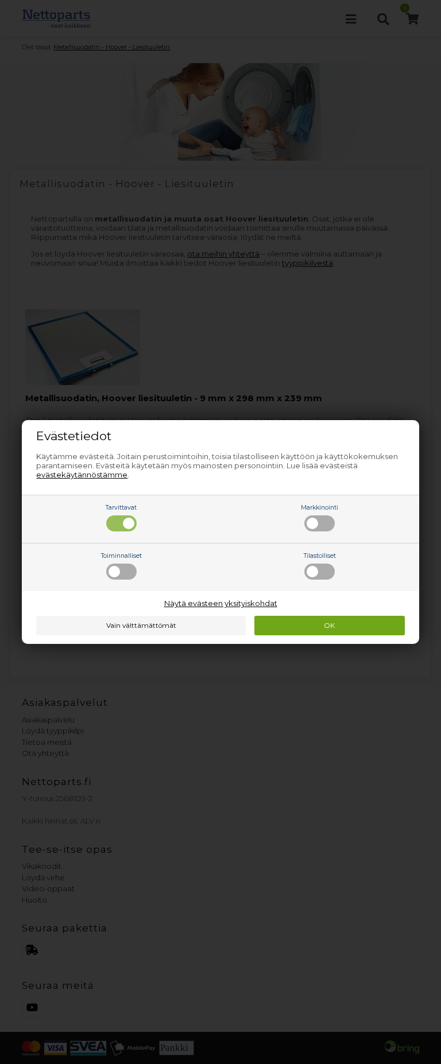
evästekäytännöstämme (81, 474)
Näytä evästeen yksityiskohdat (220, 603)
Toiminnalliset (121, 556)
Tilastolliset (320, 556)
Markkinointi (319, 507)
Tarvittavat (121, 507)
